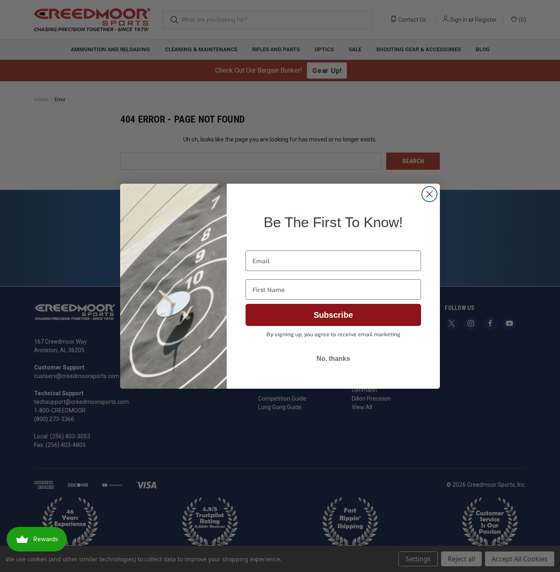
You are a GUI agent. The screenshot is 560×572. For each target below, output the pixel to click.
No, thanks (333, 358)
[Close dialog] (429, 194)
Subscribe (333, 314)
